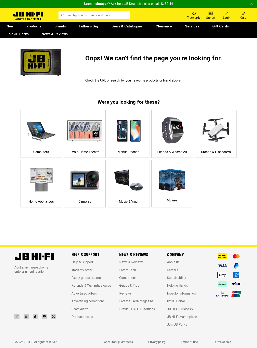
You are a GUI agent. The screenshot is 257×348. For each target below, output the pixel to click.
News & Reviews (55, 34)
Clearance (164, 26)
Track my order (82, 270)
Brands (60, 26)
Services (192, 26)
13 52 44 (166, 4)
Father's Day (89, 26)
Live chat (143, 4)
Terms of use (189, 342)
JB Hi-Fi (29, 342)
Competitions (128, 278)
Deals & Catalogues (127, 26)
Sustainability (176, 278)
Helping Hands (177, 285)
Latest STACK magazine (136, 301)
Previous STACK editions (137, 309)
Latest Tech (127, 270)
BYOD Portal (176, 301)
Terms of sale (222, 342)
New (10, 26)
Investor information (181, 293)
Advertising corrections (88, 301)
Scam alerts (80, 309)
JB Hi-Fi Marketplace (182, 317)
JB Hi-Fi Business (180, 309)
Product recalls (82, 317)
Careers (172, 270)
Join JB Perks (18, 34)
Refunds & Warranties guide (91, 285)
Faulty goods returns (86, 278)
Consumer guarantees (118, 342)
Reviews (125, 293)
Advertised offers (84, 293)
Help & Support (82, 262)
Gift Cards (220, 26)
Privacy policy (157, 342)
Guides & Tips (129, 285)
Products (33, 26)
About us (173, 262)
